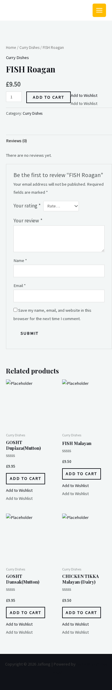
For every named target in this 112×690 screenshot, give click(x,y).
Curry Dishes (29, 47)
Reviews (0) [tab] (16, 140)
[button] (84, 95)
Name (20, 260)
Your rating (27, 205)
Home (11, 47)
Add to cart (48, 97)
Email (19, 285)
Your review (27, 220)
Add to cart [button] (25, 478)
